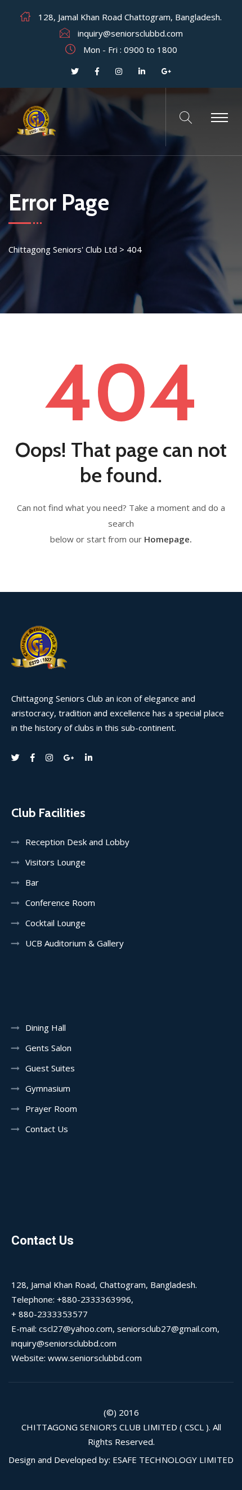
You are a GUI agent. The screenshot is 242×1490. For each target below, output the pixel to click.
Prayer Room (51, 1108)
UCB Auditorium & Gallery (74, 943)
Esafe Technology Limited (173, 1459)
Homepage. (168, 539)
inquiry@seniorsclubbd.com (130, 33)
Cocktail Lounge (55, 922)
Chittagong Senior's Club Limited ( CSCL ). (115, 1427)
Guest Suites (50, 1068)
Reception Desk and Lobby (77, 841)
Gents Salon (48, 1047)
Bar (32, 882)
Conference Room (60, 902)
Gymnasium (47, 1088)
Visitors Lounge (55, 862)
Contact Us (46, 1128)
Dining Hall (45, 1027)
